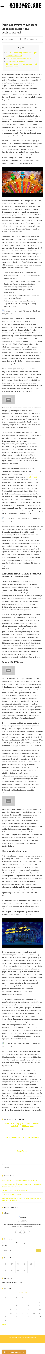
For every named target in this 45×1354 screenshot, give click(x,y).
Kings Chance (22, 1151)
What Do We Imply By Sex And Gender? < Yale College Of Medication (22, 1125)
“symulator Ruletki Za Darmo (11, 1194)
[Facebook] (20, 1232)
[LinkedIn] (31, 1264)
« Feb (4, 1324)
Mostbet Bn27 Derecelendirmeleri (19, 58)
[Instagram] (30, 1232)
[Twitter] (15, 1232)
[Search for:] (22, 1167)
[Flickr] (5, 1270)
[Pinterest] (37, 1264)
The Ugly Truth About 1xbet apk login (14, 1190)
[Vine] (12, 1270)
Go (38, 1250)
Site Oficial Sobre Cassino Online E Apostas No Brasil (19, 1180)
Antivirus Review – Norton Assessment (22, 1137)
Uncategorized (32, 39)
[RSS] (25, 1270)
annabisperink (11, 39)
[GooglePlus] (25, 1232)
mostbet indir (32, 477)
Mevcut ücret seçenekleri (16, 61)
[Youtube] (18, 1270)
